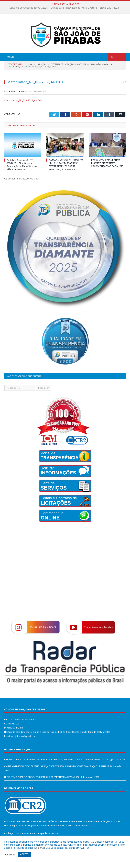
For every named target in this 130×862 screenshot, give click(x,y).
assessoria (83, 821)
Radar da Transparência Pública (41, 833)
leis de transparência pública (58, 825)
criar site (24, 821)
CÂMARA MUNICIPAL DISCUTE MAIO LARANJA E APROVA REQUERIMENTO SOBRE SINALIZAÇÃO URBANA (64, 7)
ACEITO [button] (24, 854)
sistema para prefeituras (46, 821)
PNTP (18, 833)
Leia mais (40, 847)
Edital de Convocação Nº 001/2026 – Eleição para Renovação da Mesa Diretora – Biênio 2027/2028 (23, 165)
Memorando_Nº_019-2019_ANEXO (23, 100)
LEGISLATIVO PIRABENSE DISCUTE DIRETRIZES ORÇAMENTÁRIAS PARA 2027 (107, 163)
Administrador (16, 91)
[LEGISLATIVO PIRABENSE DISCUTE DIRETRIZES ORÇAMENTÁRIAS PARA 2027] (107, 145)
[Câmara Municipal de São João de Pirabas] (65, 34)
